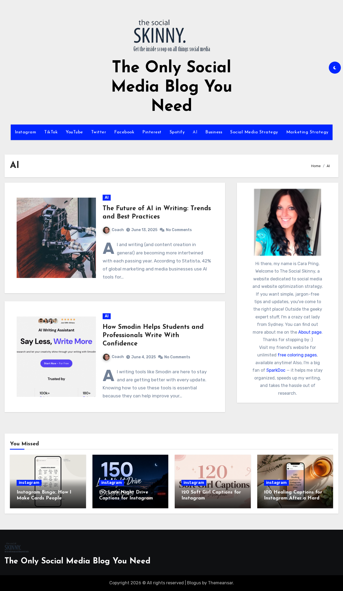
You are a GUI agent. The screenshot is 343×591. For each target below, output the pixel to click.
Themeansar (220, 582)
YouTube (74, 132)
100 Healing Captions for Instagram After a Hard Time (293, 498)
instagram (29, 482)
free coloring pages (297, 354)
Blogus (194, 582)
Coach (118, 230)
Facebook (124, 132)
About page (310, 332)
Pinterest (152, 132)
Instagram (25, 132)
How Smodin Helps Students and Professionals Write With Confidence (153, 335)
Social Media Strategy (254, 132)
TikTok (51, 132)
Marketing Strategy (307, 132)
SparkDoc (275, 370)
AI (195, 132)
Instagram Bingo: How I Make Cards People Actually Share (44, 498)
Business (213, 132)
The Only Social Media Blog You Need (171, 87)
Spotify (177, 132)
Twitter (98, 132)
